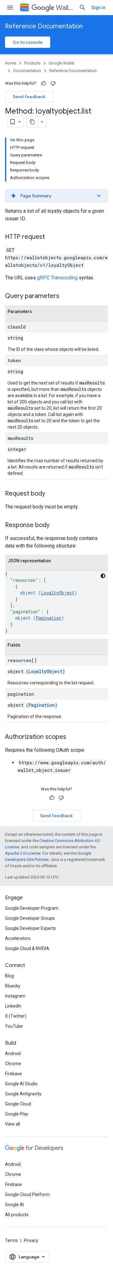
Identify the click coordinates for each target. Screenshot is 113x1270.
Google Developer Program (31, 908)
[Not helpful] (53, 83)
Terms (11, 1240)
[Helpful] (43, 83)
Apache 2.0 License (22, 853)
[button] (56, 195)
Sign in (98, 7)
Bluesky (12, 985)
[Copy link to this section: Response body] (56, 525)
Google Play (16, 1113)
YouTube (14, 1026)
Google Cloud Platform (27, 1194)
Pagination (48, 618)
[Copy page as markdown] (32, 121)
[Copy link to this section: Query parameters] (65, 296)
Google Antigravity (23, 1093)
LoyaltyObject (57, 593)
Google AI (14, 1204)
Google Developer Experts (30, 928)
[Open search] (82, 7)
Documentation (27, 70)
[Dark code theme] (103, 576)
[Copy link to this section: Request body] (51, 494)
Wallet (65, 7)
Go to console (28, 42)
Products (32, 63)
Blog (9, 975)
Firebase (13, 1073)
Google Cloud (18, 1103)
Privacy (31, 1240)
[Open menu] (10, 7)
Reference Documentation (44, 26)
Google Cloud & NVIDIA (27, 948)
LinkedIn (13, 1006)
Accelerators (17, 938)
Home (10, 63)
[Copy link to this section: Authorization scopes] (72, 737)
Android (13, 1053)
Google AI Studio (21, 1083)
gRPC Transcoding (57, 278)
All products (17, 1214)
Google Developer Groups (30, 918)
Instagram (15, 995)
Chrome (13, 1063)
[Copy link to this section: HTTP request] (51, 237)
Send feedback (29, 96)
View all (12, 1124)
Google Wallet (61, 63)
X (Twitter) (15, 1016)
